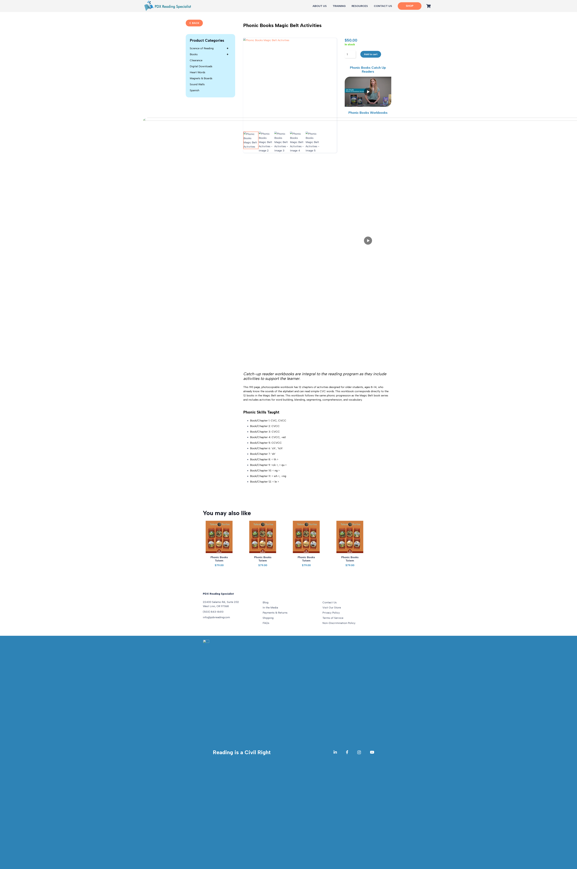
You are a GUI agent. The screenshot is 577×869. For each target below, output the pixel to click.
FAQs (266, 623)
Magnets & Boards (201, 78)
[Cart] (428, 6)
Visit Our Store (331, 607)
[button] (369, 6)
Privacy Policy (331, 612)
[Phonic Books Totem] (219, 537)
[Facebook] (347, 752)
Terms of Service (332, 618)
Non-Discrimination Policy (338, 623)
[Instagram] (359, 752)
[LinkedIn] (335, 752)
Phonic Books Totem (219, 559)
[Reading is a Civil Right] (208, 752)
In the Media (270, 607)
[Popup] (368, 92)
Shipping (268, 618)
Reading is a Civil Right (242, 752)
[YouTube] (372, 752)
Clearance (196, 60)
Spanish (194, 90)
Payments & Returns (275, 612)
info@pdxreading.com (216, 617)
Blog (265, 602)
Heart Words (197, 72)
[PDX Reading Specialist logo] (167, 6)
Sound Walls (197, 84)
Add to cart (370, 54)
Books (209, 54)
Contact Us (329, 602)
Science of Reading (209, 48)
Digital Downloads (201, 66)
